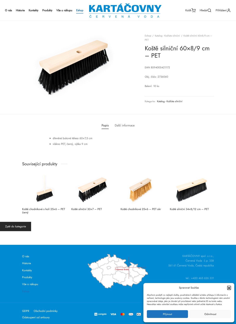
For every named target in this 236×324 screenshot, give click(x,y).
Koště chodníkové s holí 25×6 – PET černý (43, 210)
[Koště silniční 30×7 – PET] (93, 190)
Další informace (125, 125)
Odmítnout (210, 314)
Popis (105, 125)
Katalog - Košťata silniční (167, 35)
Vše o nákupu (64, 10)
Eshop (79, 10)
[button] (229, 287)
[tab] (105, 125)
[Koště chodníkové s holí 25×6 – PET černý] (44, 190)
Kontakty (33, 10)
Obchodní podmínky (46, 311)
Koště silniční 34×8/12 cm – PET (189, 209)
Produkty (47, 10)
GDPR (25, 311)
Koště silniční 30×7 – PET (86, 209)
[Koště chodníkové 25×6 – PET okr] (143, 190)
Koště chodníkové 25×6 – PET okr (141, 209)
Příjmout (167, 314)
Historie (20, 10)
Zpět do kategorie (15, 226)
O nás (8, 10)
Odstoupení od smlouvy (36, 317)
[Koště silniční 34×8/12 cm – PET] (192, 190)
